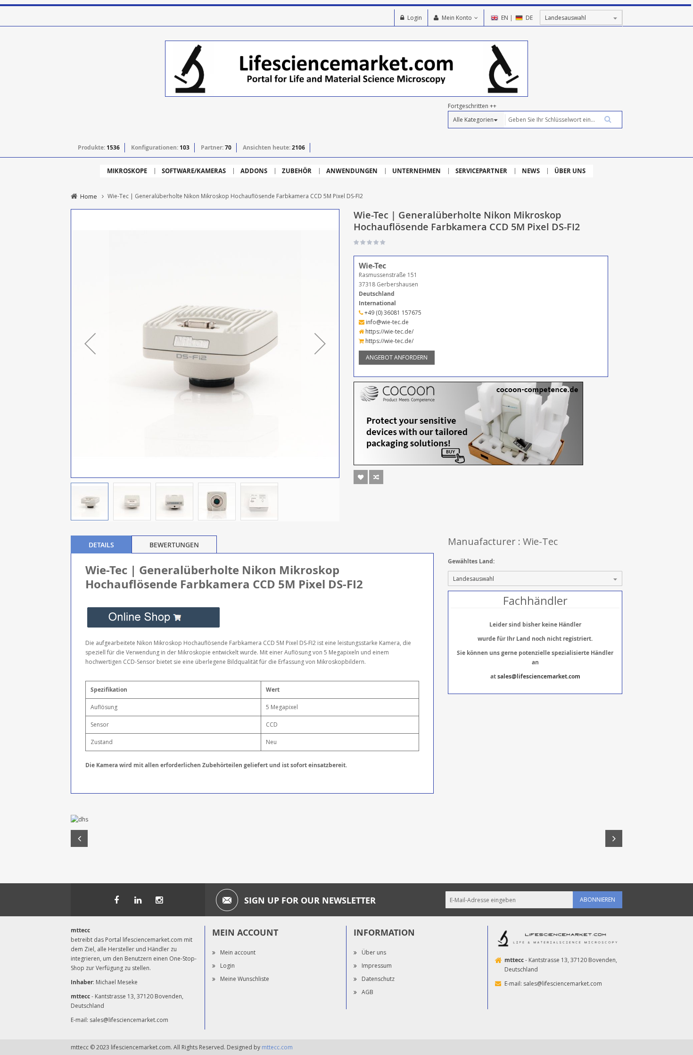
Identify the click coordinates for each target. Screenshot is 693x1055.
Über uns (374, 952)
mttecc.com (277, 1047)
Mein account (238, 952)
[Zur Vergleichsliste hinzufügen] (376, 477)
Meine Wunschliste (244, 979)
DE (529, 18)
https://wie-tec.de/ (388, 331)
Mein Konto (457, 18)
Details (101, 544)
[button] (90, 343)
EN (504, 18)
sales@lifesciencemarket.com (538, 676)
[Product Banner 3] (468, 423)
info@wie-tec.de (386, 322)
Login (414, 18)
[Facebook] (116, 899)
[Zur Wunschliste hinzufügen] (361, 477)
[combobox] (563, 119)
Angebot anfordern (397, 357)
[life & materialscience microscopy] (346, 68)
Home (88, 196)
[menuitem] (127, 171)
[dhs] (346, 819)
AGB (367, 992)
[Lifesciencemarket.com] (137, 899)
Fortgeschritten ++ (472, 106)
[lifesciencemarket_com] (158, 899)
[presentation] (101, 544)
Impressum (377, 966)
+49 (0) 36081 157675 (392, 313)
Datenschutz (378, 979)
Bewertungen (174, 544)
